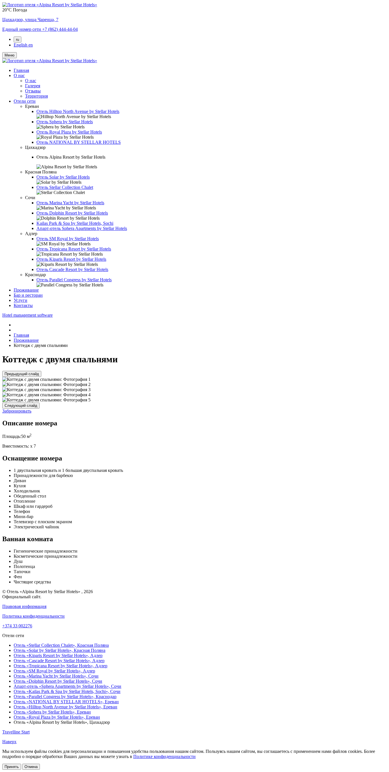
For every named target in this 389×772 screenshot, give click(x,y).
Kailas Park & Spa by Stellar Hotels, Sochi (74, 223)
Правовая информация (24, 606)
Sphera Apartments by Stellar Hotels (81, 228)
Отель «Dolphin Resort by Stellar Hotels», (58, 681)
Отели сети (25, 101)
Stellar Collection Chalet (64, 187)
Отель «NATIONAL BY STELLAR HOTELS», (66, 701)
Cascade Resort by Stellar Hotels (72, 269)
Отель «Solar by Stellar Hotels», (59, 650)
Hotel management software (27, 315)
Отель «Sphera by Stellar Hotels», (52, 712)
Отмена (31, 767)
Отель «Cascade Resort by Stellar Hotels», (59, 660)
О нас (19, 75)
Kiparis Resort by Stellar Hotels (71, 259)
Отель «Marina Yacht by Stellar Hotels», (56, 676)
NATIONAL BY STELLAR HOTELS (78, 142)
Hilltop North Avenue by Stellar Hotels (77, 111)
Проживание (26, 290)
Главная (21, 70)
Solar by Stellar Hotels (63, 177)
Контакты (23, 305)
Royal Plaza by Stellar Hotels (69, 132)
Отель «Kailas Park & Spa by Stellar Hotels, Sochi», (67, 691)
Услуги (20, 300)
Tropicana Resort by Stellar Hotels (73, 248)
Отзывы (33, 90)
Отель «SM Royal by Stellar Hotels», (54, 670)
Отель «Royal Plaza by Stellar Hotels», (57, 717)
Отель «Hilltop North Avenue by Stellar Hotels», (65, 706)
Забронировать (16, 411)
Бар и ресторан (28, 295)
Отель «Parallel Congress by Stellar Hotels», (65, 696)
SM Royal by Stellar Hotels (67, 238)
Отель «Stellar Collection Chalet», (61, 645)
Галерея (32, 85)
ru (17, 39)
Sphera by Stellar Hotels (64, 121)
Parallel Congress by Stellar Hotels (74, 279)
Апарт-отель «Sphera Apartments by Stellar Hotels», (67, 686)
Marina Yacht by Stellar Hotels (70, 202)
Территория (36, 96)
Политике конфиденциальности (164, 756)
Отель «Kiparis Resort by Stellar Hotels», (58, 655)
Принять (12, 767)
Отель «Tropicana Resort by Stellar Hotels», (60, 665)
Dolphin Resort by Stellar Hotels (72, 213)
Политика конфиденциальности (33, 616)
